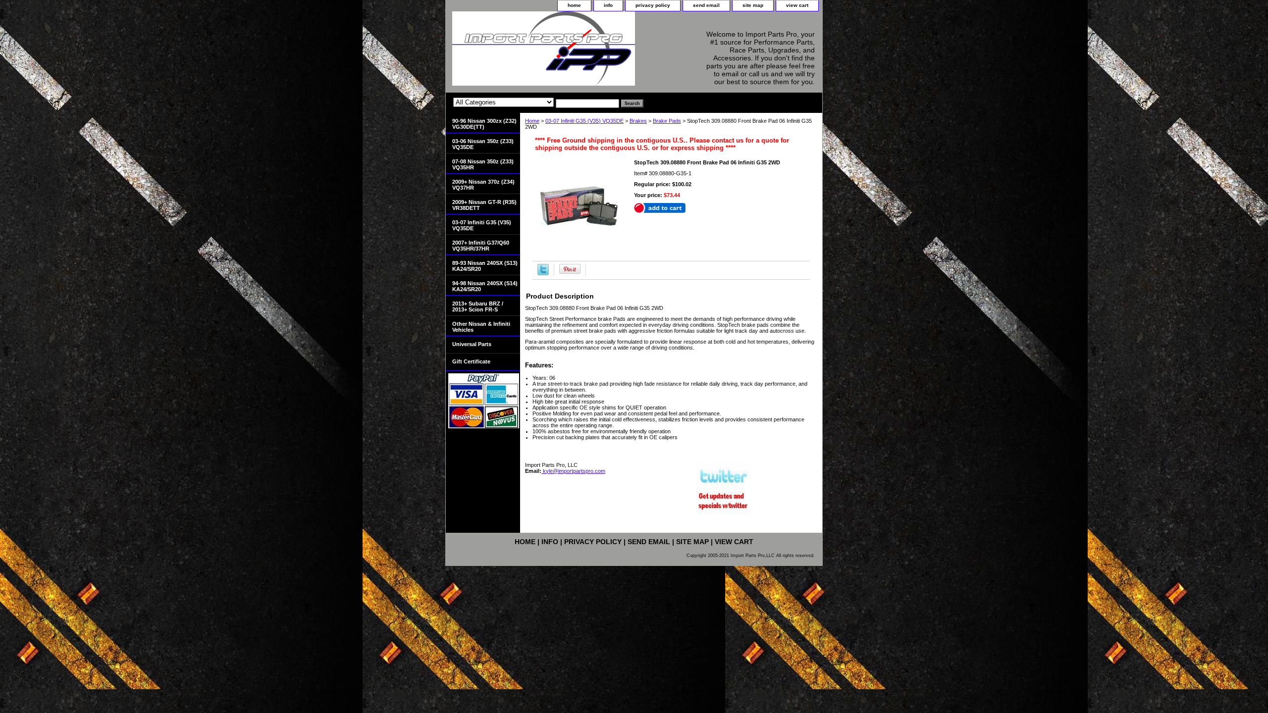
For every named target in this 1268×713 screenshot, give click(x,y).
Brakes (638, 121)
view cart (797, 5)
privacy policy (652, 5)
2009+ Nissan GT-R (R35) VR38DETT (484, 205)
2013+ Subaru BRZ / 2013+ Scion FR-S (477, 306)
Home (532, 121)
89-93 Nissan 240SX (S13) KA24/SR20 (485, 266)
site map (752, 5)
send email (706, 5)
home (574, 5)
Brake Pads (667, 121)
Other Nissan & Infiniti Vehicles (481, 327)
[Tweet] (543, 273)
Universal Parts (471, 344)
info (608, 5)
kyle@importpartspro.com (573, 471)
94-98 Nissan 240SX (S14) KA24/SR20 (485, 286)
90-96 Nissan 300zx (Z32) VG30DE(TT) (484, 124)
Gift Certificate (471, 361)
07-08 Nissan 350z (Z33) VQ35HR (483, 164)
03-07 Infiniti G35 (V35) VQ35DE (584, 121)
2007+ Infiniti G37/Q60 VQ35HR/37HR (480, 246)
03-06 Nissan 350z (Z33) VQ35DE (483, 144)
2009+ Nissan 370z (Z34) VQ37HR (483, 185)
